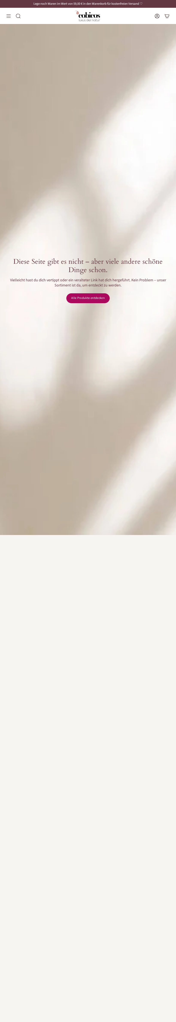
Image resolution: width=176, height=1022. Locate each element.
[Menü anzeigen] (8, 15)
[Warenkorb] (167, 15)
